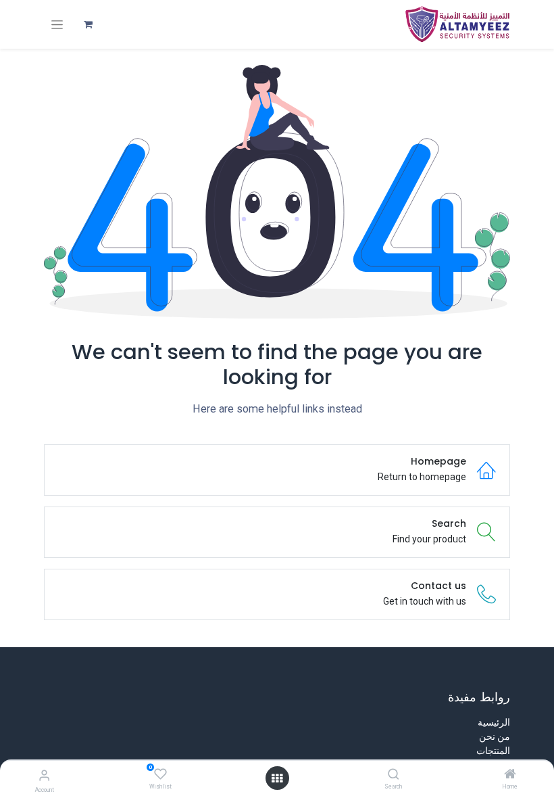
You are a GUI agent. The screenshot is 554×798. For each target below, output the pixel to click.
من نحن (494, 736)
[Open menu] (277, 778)
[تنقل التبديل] (57, 24)
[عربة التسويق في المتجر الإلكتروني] (88, 24)
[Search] (393, 775)
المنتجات (493, 750)
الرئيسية (494, 722)
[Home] (510, 775)
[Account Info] (44, 775)
